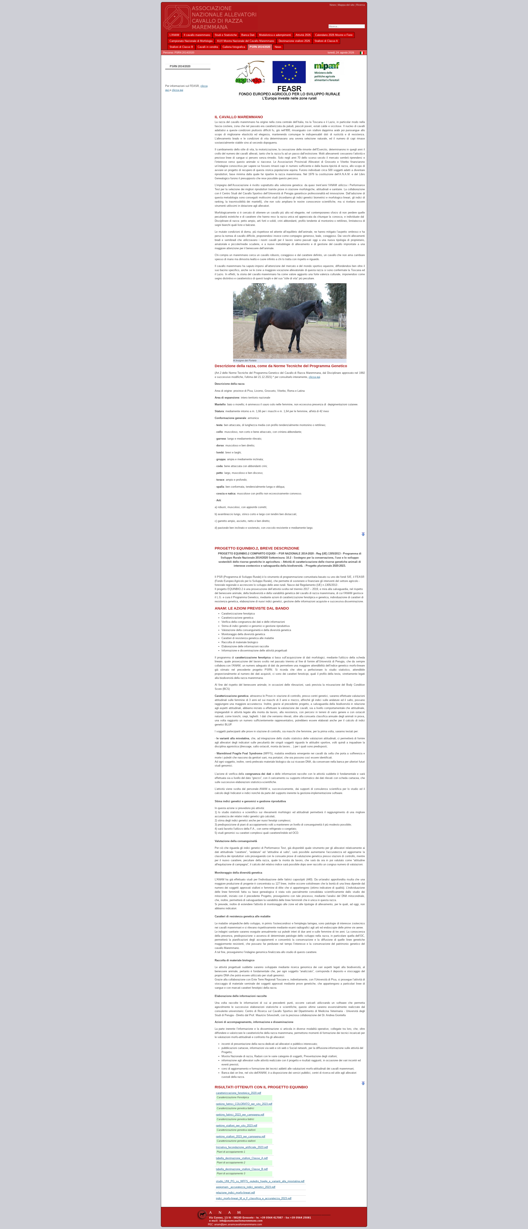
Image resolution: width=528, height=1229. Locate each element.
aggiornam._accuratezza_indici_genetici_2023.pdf (245, 1187)
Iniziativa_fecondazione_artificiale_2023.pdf (242, 1147)
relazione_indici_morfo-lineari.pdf (235, 1192)
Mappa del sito (346, 5)
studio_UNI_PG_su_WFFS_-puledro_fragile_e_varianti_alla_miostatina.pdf (260, 1181)
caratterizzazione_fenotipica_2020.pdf (238, 1093)
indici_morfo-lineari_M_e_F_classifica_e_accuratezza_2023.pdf (253, 1198)
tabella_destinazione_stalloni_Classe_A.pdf (242, 1158)
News (333, 5)
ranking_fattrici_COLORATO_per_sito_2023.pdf (244, 1103)
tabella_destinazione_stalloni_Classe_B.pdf (242, 1169)
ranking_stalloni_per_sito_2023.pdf (236, 1125)
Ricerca (360, 5)
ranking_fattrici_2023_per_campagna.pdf (240, 1114)
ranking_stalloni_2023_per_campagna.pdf (240, 1136)
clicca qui (177, 90)
